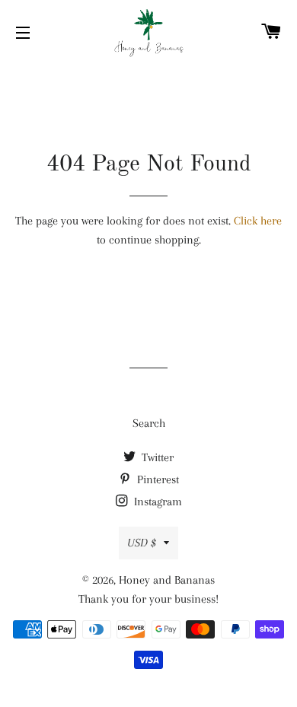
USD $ (141, 542)
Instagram (156, 501)
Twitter (156, 457)
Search (149, 423)
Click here (258, 221)
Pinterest (156, 479)
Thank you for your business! (148, 599)
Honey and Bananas (167, 580)
